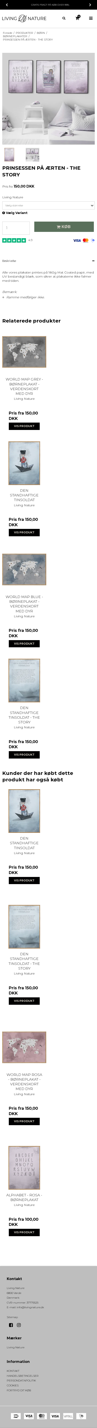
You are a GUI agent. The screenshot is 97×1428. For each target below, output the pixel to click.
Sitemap (12, 1317)
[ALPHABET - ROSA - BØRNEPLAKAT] (24, 1168)
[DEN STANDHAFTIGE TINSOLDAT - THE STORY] (24, 680)
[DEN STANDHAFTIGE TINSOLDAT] (24, 463)
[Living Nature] (24, 18)
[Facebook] (12, 1325)
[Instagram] (20, 1325)
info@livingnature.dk (30, 1307)
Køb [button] (66, 226)
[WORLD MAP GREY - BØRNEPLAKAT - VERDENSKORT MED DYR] (24, 352)
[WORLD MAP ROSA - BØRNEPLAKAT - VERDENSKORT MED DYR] (24, 1047)
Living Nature (15, 1347)
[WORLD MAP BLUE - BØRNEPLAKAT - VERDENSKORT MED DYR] (24, 569)
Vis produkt (24, 426)
